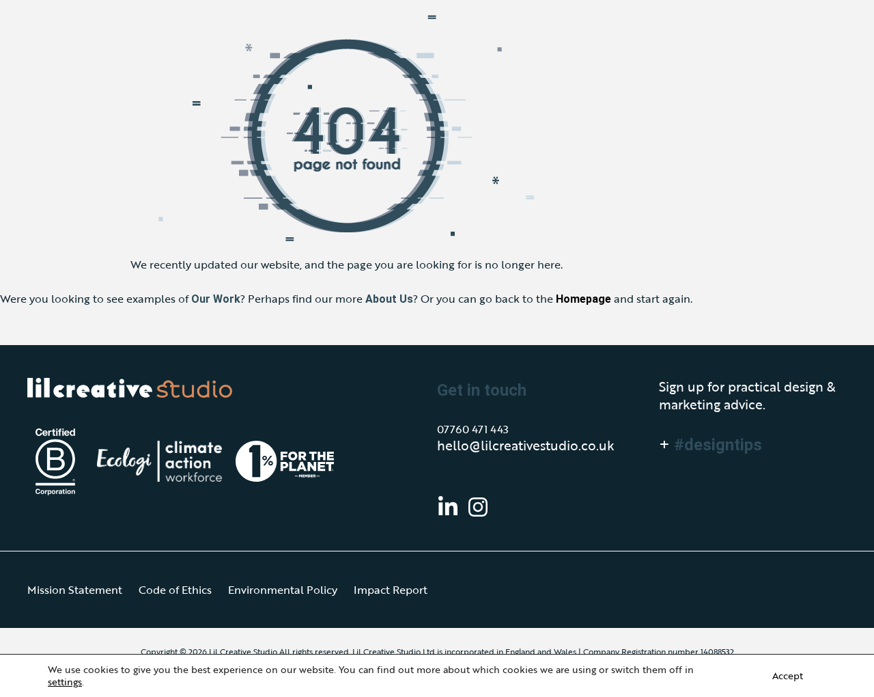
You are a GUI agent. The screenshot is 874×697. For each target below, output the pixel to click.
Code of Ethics (175, 590)
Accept (787, 675)
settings (65, 682)
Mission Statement (74, 590)
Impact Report (390, 590)
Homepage (583, 298)
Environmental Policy (282, 590)
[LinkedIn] (448, 507)
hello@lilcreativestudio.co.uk (526, 445)
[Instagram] (478, 507)
